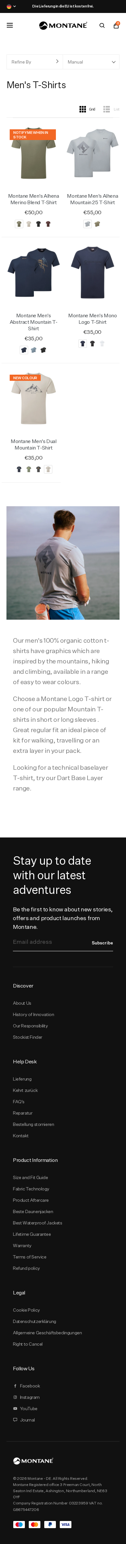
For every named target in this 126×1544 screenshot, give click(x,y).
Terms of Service (29, 1256)
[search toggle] (102, 25)
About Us (22, 1003)
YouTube (28, 1408)
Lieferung (22, 1079)
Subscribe (102, 942)
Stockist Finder (27, 1037)
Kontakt (20, 1135)
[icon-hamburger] (9, 25)
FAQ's (19, 1101)
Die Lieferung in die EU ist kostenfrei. (62, 6)
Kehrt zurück (25, 1090)
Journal (27, 1419)
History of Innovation (33, 1014)
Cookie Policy (26, 1310)
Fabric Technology (31, 1188)
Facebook (30, 1385)
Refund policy (26, 1268)
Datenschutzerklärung (34, 1321)
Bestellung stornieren (33, 1124)
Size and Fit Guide (30, 1177)
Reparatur (22, 1113)
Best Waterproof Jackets (37, 1222)
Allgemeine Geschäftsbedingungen (47, 1332)
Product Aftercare (31, 1200)
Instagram (30, 1397)
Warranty (22, 1245)
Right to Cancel (28, 1344)
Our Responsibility (30, 1025)
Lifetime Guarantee (32, 1234)
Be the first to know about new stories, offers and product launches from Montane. (63, 918)
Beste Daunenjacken (33, 1211)
